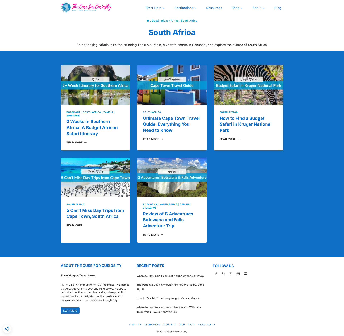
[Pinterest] (223, 273)
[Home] (148, 20)
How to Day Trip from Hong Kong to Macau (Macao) (168, 298)
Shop (182, 324)
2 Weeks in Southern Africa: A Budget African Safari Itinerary (92, 127)
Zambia (108, 112)
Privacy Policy (206, 324)
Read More (76, 142)
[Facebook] (216, 273)
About (191, 324)
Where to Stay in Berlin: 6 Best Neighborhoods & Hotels (170, 275)
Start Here (135, 324)
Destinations (152, 324)
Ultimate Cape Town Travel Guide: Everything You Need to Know (171, 124)
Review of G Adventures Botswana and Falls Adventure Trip (168, 219)
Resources (214, 8)
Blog (277, 8)
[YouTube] (245, 273)
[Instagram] (238, 273)
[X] (231, 273)
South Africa (92, 112)
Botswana (73, 112)
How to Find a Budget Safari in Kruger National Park (246, 124)
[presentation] (95, 85)
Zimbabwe (73, 115)
